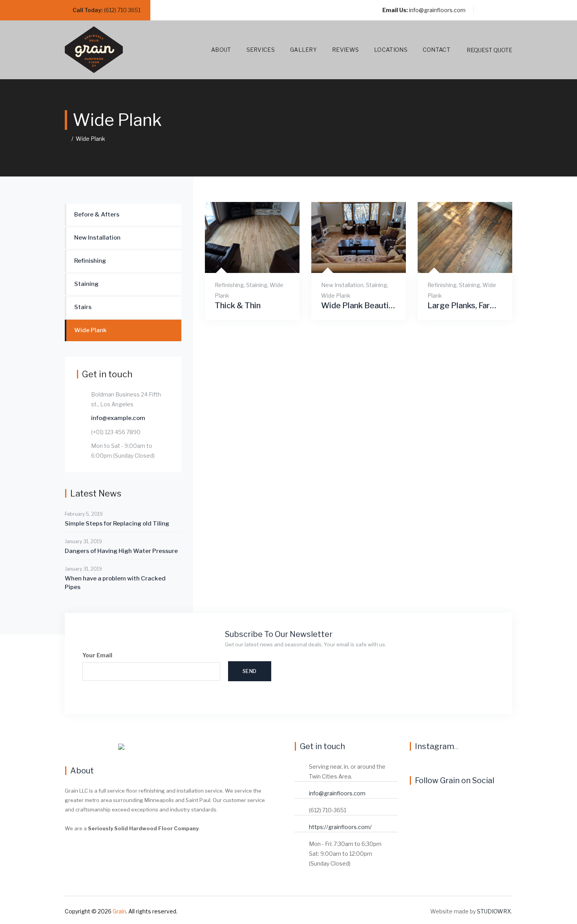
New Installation (342, 285)
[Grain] (94, 49)
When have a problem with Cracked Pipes (115, 583)
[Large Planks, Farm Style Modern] (455, 260)
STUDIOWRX (494, 911)
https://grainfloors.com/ (340, 827)
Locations (390, 49)
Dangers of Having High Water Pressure (121, 551)
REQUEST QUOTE (489, 50)
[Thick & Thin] (242, 260)
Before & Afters (96, 214)
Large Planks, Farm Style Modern (464, 305)
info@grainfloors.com (437, 10)
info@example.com (118, 418)
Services (261, 49)
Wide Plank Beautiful (358, 305)
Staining (256, 285)
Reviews (345, 49)
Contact (436, 49)
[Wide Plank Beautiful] (348, 260)
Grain (119, 911)
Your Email (97, 655)
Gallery (303, 49)
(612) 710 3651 (122, 10)
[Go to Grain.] (67, 138)
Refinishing (229, 285)
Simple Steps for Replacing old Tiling (117, 523)
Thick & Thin (238, 305)
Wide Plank (336, 295)
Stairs (82, 307)
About (221, 49)
